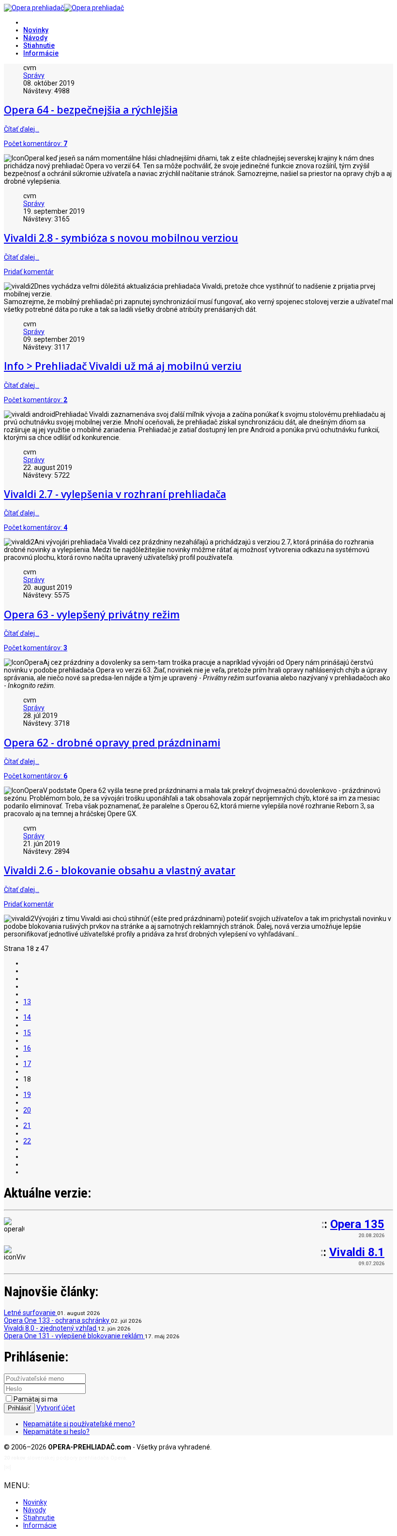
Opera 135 (357, 1224)
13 (27, 1002)
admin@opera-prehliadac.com (52, 1467)
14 (27, 1017)
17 (27, 1064)
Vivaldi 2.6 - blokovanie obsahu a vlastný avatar (119, 870)
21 (27, 1125)
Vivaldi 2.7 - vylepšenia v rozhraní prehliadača (115, 494)
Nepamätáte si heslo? (56, 1431)
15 (27, 1033)
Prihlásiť (19, 1408)
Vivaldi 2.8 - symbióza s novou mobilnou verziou (121, 238)
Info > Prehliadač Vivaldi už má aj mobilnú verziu (123, 366)
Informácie (41, 53)
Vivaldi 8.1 (356, 1252)
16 (27, 1048)
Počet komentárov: (35, 143)
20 (27, 1110)
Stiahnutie (39, 45)
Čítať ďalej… (21, 129)
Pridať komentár (29, 272)
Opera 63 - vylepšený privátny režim (92, 614)
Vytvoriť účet (55, 1408)
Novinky (35, 30)
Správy (34, 75)
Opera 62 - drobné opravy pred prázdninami (112, 742)
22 (27, 1141)
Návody (35, 38)
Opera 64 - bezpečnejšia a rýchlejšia (91, 110)
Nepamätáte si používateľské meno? (79, 1424)
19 (27, 1094)
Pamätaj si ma (36, 1399)
